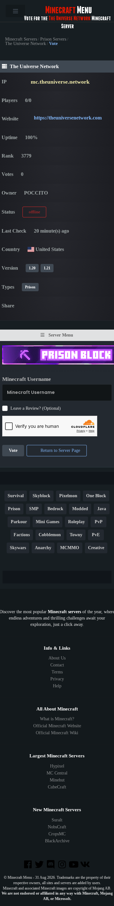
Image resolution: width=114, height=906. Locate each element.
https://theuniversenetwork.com (68, 117)
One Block (96, 496)
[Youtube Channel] (74, 865)
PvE (96, 535)
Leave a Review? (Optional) (35, 408)
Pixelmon (68, 496)
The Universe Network (25, 44)
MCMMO (69, 548)
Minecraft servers (64, 611)
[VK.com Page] (85, 865)
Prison (30, 287)
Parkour (19, 522)
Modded (80, 509)
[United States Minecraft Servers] (31, 249)
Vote (13, 450)
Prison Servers (53, 39)
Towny (76, 535)
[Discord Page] (51, 865)
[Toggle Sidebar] (15, 11)
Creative (96, 548)
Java (101, 509)
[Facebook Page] (28, 865)
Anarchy (43, 548)
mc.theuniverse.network (60, 82)
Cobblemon (50, 535)
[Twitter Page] (40, 865)
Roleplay (76, 522)
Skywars (18, 548)
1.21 (47, 268)
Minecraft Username (26, 379)
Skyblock (41, 496)
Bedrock (55, 509)
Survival (16, 496)
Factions (22, 535)
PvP (99, 522)
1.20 (32, 268)
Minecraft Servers (21, 39)
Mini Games (47, 522)
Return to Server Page (59, 450)
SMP (34, 509)
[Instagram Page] (62, 865)
